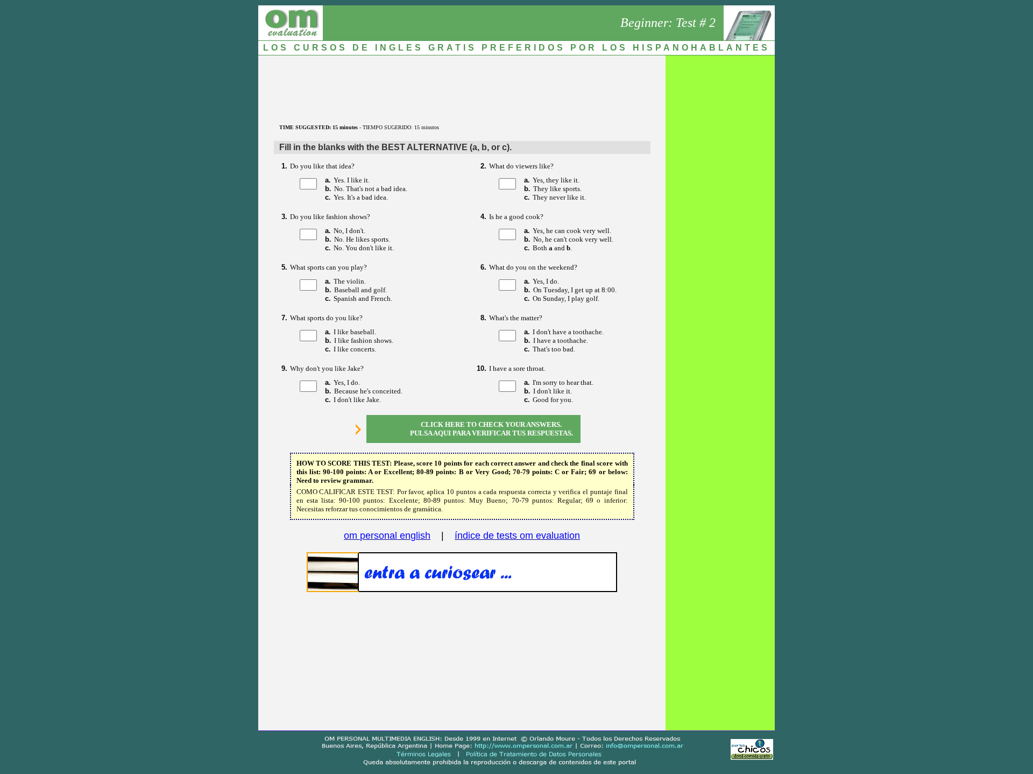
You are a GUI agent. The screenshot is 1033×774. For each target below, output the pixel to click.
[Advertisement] (462, 84)
